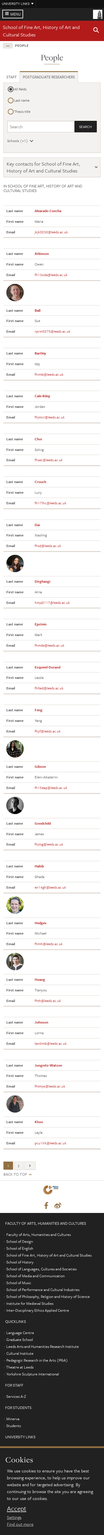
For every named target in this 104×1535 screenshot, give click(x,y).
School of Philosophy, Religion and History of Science (48, 1296)
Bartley (40, 353)
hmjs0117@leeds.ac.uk (52, 602)
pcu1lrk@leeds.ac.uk (50, 1143)
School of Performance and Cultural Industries (42, 1289)
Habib (39, 866)
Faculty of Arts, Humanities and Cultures (38, 1234)
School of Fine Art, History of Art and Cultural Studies (49, 1255)
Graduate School (19, 1339)
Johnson (41, 1022)
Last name (21, 100)
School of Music (18, 1283)
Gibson (40, 766)
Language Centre (20, 1333)
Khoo (39, 1121)
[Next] (30, 1166)
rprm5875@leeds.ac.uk (52, 331)
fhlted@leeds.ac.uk (49, 688)
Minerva (12, 1419)
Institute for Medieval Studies (29, 1303)
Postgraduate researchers (49, 77)
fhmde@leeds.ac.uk (49, 645)
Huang (40, 979)
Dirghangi (42, 581)
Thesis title (22, 111)
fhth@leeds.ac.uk (48, 1000)
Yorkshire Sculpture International (32, 1374)
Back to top (15, 1174)
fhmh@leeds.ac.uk (49, 943)
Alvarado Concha (48, 210)
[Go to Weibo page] (57, 1205)
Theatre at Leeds (20, 1367)
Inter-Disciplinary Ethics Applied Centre (37, 1310)
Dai (37, 524)
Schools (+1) (17, 140)
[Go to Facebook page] (46, 1205)
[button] (96, 31)
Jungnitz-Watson (48, 1065)
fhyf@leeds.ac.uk (48, 731)
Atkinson (42, 253)
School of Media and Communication (35, 1276)
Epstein (41, 624)
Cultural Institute (20, 1353)
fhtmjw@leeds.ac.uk (50, 1086)
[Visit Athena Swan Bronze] (52, 1191)
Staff (11, 77)
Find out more (20, 1524)
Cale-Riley (42, 395)
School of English (19, 1248)
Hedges (41, 922)
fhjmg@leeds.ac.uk (49, 844)
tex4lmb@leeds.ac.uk (51, 1043)
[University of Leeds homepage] (97, 13)
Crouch (40, 481)
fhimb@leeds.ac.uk (49, 374)
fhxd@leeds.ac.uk (48, 545)
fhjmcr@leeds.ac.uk (50, 417)
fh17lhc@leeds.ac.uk (50, 502)
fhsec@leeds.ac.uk (49, 459)
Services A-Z (16, 1396)
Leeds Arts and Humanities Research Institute (42, 1346)
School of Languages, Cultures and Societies (41, 1269)
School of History (20, 1262)
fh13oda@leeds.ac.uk (51, 274)
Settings (14, 1517)
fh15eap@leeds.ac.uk (51, 787)
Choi (38, 438)
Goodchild (43, 823)
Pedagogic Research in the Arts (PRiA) (37, 1360)
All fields (20, 89)
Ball (37, 310)
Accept (16, 1508)
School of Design (19, 1241)
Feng (38, 709)
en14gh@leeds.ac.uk (50, 887)
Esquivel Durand (47, 667)
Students (13, 1426)
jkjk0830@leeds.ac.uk (51, 231)
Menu (15, 14)
